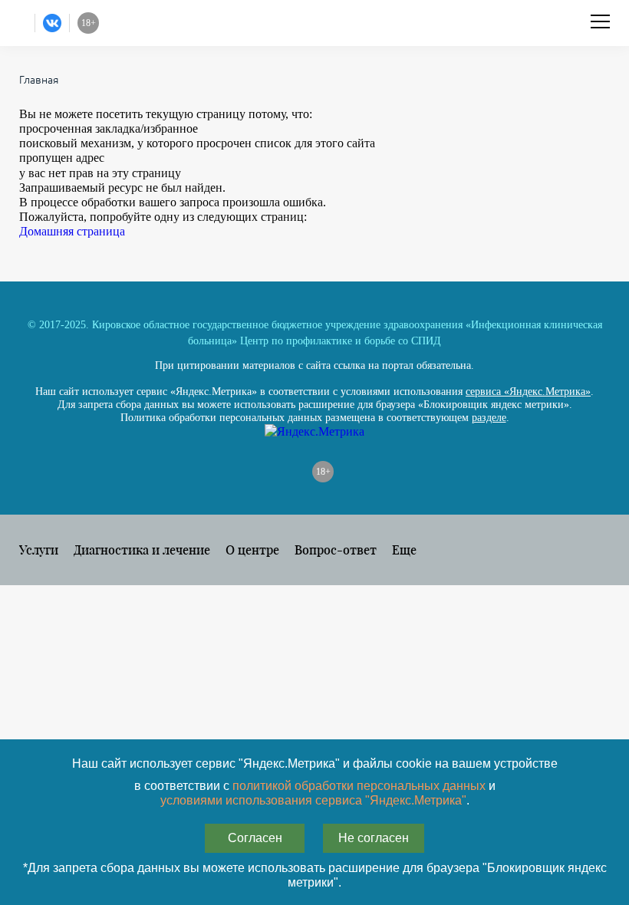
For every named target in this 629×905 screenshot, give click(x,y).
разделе (489, 417)
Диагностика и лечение (142, 549)
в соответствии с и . (315, 793)
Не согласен (373, 837)
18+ (323, 471)
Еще (404, 549)
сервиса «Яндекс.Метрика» (528, 391)
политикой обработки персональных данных (359, 785)
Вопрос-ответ (336, 549)
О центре (252, 549)
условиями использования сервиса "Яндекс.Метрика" (313, 800)
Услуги (38, 549)
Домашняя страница (72, 231)
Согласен (255, 837)
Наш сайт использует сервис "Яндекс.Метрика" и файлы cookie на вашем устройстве (315, 763)
